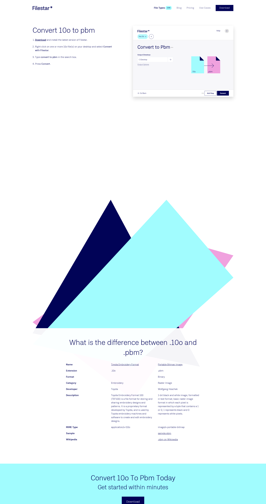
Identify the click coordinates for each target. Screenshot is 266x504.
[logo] (42, 8)
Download (40, 40)
